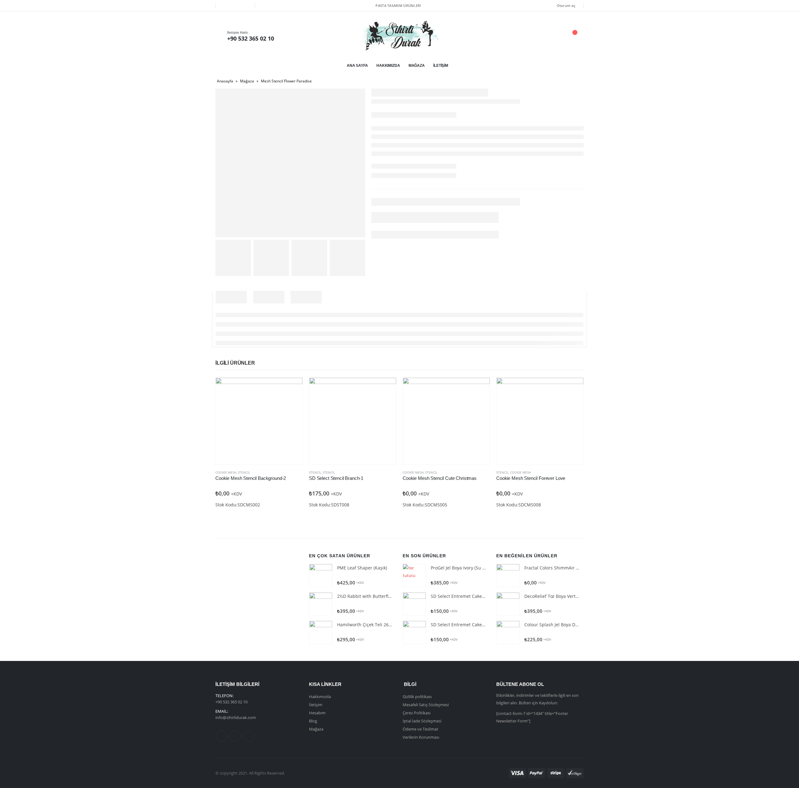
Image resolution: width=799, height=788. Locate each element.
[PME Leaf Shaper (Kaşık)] (320, 575)
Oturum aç (566, 5)
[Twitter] (235, 5)
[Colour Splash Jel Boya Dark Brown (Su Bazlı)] (508, 632)
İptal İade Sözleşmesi (422, 721)
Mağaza (417, 65)
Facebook (221, 736)
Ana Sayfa (357, 65)
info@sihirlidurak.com (235, 717)
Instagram (248, 736)
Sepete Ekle (292, 388)
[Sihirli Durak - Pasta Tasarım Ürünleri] (399, 36)
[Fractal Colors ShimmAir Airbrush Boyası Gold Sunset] (508, 575)
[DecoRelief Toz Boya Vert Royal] (508, 604)
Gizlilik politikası (417, 696)
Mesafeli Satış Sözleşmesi (426, 704)
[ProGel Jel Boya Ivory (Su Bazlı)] (414, 575)
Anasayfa (225, 81)
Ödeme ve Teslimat (420, 729)
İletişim (440, 65)
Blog (313, 721)
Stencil (244, 472)
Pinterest (235, 736)
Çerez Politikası (416, 713)
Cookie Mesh (225, 472)
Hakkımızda (388, 65)
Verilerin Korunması (421, 737)
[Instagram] (245, 5)
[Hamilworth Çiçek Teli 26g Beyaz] (320, 632)
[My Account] (539, 36)
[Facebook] (224, 5)
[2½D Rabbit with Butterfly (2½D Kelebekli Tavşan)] (320, 604)
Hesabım (317, 713)
